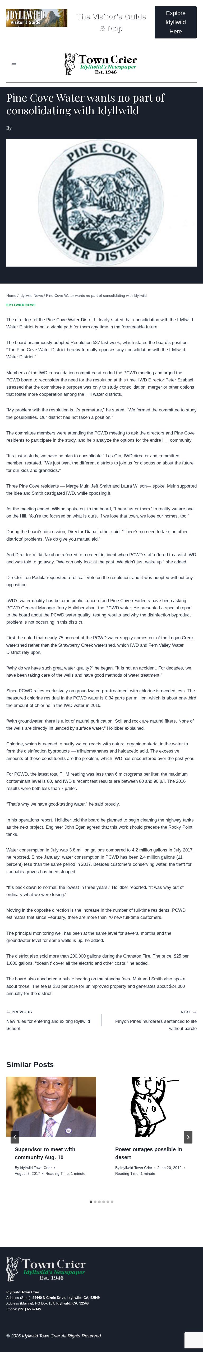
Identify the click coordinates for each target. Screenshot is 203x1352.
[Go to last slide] (15, 1137)
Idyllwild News (20, 305)
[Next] (188, 1137)
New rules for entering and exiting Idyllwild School (48, 1020)
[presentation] (51, 1107)
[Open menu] (14, 63)
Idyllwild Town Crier (36, 1168)
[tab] (91, 1202)
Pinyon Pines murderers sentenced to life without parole (156, 1020)
